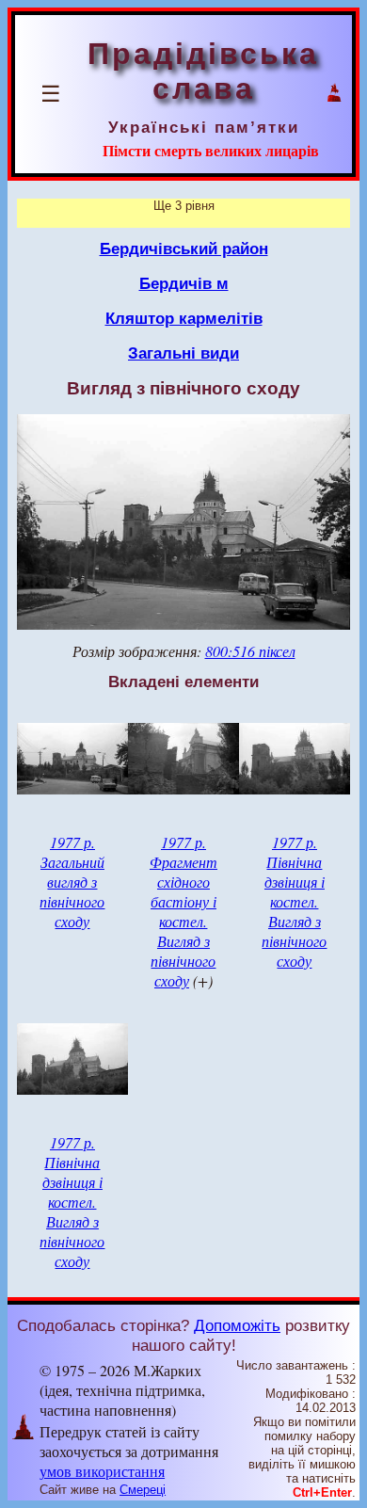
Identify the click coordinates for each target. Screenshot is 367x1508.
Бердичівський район (184, 248)
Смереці (143, 1490)
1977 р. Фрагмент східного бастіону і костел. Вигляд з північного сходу (183, 911)
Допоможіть (237, 1325)
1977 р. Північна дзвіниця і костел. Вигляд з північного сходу (294, 901)
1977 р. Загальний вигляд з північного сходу (72, 881)
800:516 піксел (250, 651)
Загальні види (183, 353)
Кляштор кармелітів (184, 318)
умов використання (102, 1471)
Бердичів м (184, 283)
